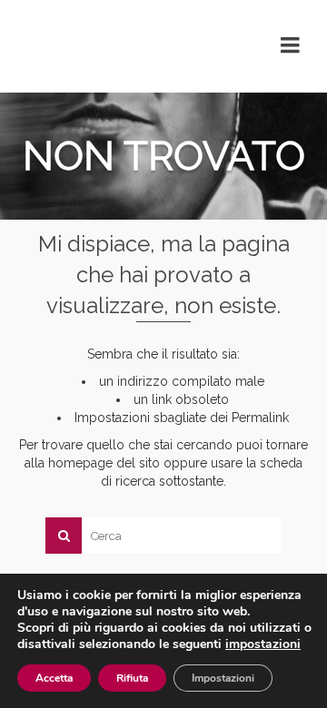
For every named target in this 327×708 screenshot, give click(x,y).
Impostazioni (223, 678)
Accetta (54, 678)
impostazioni (263, 644)
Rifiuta (132, 678)
